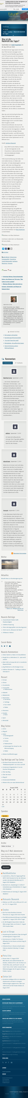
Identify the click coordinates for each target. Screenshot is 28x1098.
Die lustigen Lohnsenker (11, 335)
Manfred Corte (7, 378)
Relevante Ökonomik (11, 899)
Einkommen (13, 257)
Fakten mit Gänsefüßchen (19, 655)
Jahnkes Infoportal (11, 143)
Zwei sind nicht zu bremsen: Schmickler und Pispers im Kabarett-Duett (12, 286)
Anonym (5, 510)
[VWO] (5, 9)
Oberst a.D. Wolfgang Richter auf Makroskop (15, 609)
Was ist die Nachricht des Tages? (10, 40)
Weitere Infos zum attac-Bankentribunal (13, 782)
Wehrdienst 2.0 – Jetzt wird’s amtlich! (16, 1034)
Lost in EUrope (8, 931)
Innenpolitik (6, 688)
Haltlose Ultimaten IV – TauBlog (11, 669)
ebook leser (6, 461)
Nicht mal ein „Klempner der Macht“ (12, 630)
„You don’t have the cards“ (12, 340)
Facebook (7, 646)
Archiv (4, 729)
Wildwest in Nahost (8, 632)
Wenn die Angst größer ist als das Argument (14, 627)
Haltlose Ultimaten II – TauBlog (9, 1052)
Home (4, 32)
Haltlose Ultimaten (21, 1052)
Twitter (5, 646)
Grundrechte (6, 685)
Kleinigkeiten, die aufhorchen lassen (14, 343)
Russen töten (6, 958)
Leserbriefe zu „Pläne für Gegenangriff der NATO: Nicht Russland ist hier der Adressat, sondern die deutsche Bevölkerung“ (14, 878)
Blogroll (5, 731)
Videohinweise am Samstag (10, 891)
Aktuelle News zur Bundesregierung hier (12, 578)
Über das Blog (6, 772)
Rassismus (4, 263)
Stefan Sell (7, 976)
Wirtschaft (5, 720)
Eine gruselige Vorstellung (12, 1054)
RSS (2, 646)
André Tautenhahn (16, 45)
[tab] (8, 363)
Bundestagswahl (8, 735)
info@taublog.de (5, 1082)
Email (10, 646)
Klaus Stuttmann (20, 229)
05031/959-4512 (5, 1081)
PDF (10, 270)
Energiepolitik (5, 259)
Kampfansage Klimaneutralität (13, 337)
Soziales (5, 713)
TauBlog (10, 32)
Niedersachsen (8, 689)
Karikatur (15, 261)
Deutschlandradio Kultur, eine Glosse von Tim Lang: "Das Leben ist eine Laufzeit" (12, 279)
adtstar (8, 433)
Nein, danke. (16, 9)
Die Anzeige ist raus (18, 667)
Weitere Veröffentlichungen (10, 754)
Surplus (6, 909)
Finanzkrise (13, 259)
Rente (5, 714)
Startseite (7, 1093)
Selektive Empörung (8, 624)
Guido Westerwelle (7, 261)
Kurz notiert (7, 704)
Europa (5, 680)
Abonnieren (6, 867)
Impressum (13, 1093)
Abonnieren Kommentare (20, 553)
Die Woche (7, 699)
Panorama (5, 710)
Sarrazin (10, 263)
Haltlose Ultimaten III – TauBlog (9, 1047)
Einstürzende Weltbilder (9, 780)
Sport (4, 718)
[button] (3, 249)
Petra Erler (7, 955)
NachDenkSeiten (9, 873)
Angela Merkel (5, 257)
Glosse (4, 682)
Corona (6, 738)
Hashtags (6, 702)
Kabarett (5, 692)
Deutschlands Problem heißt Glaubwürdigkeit (12, 1003)
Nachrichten (5, 252)
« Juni (2, 806)
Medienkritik (6, 695)
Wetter (6, 707)
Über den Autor (7, 774)
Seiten (4, 734)
